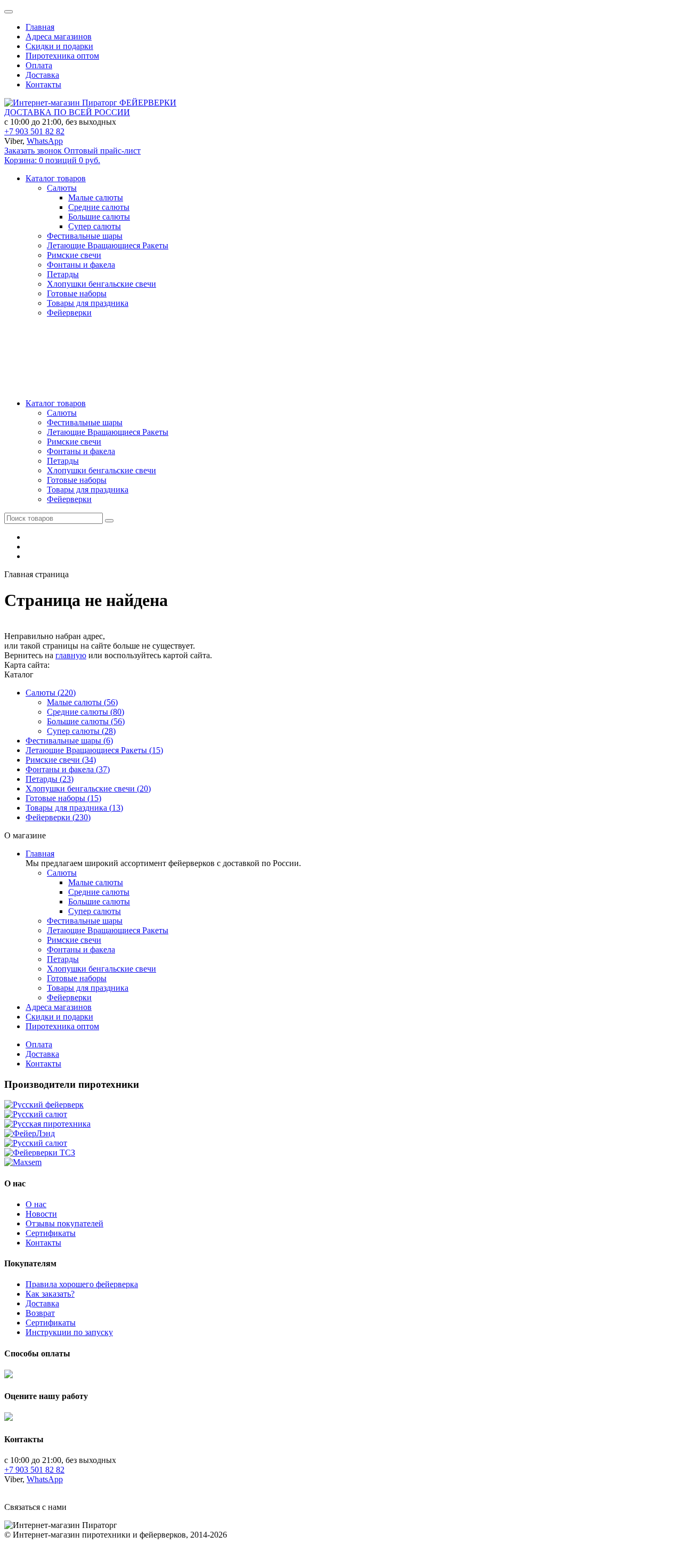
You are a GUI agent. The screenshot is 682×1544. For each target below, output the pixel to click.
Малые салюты (95, 197)
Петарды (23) (50, 778)
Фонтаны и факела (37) (68, 769)
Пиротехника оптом (62, 55)
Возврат (40, 1312)
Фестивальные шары (85, 422)
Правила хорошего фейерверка (82, 1284)
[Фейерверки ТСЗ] (39, 1152)
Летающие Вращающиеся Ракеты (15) (94, 750)
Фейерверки (69, 499)
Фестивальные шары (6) (69, 740)
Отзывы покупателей (64, 1223)
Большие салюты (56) (86, 721)
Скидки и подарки (59, 46)
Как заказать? (50, 1293)
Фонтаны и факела (81, 451)
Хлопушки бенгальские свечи (101, 470)
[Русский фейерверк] (44, 1104)
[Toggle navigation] (8, 11)
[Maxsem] (23, 1162)
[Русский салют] (35, 1114)
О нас (36, 1204)
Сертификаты (51, 1233)
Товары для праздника (87, 489)
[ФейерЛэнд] (29, 1133)
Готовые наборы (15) (63, 798)
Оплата (39, 65)
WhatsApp (45, 140)
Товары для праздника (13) (74, 807)
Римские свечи (74, 441)
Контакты (43, 84)
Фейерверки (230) (58, 817)
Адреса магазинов (59, 36)
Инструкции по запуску (69, 1332)
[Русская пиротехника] (47, 1123)
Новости (41, 1213)
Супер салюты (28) (81, 730)
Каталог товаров (56, 403)
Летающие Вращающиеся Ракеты (107, 431)
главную (70, 655)
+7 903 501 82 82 (34, 131)
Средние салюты (98, 207)
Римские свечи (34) (61, 759)
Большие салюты (99, 216)
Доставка (42, 74)
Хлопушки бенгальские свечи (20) (88, 788)
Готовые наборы (77, 479)
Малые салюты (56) (82, 702)
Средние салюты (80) (85, 711)
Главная (40, 26)
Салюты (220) (51, 692)
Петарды (63, 460)
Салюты (62, 412)
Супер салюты (94, 226)
